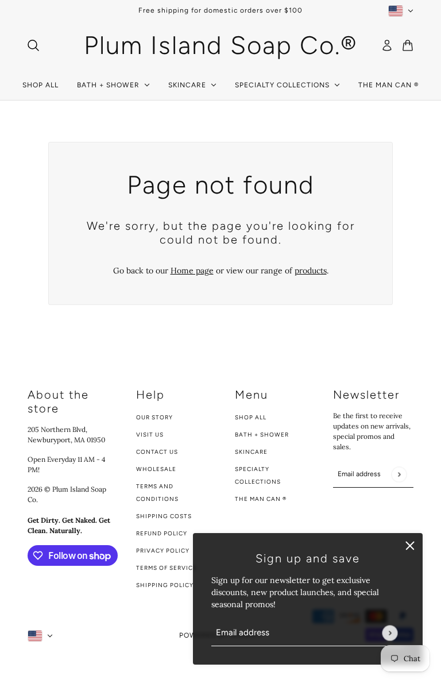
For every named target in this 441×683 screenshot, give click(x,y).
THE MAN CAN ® (261, 499)
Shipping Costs (164, 516)
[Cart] (407, 45)
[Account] (387, 45)
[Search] (33, 45)
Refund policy (161, 533)
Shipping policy (165, 585)
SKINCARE (251, 452)
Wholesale (156, 469)
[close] (410, 545)
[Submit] (389, 632)
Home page (192, 270)
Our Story (154, 417)
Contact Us (157, 452)
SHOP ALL (250, 417)
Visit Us (150, 434)
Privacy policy (162, 550)
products (311, 270)
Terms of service (166, 568)
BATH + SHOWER (262, 434)
